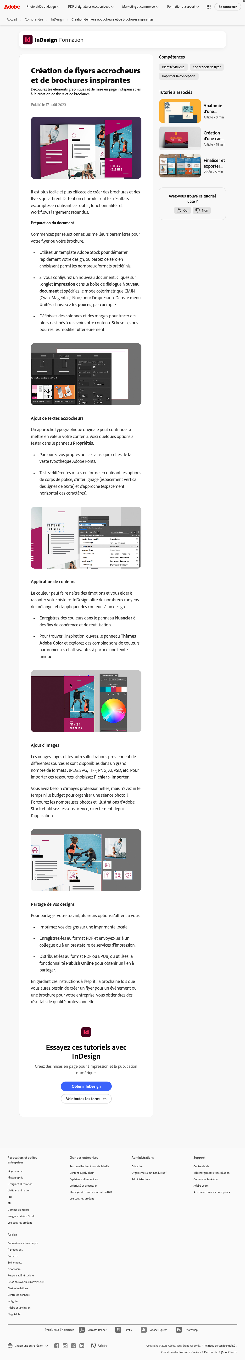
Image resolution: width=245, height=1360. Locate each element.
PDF (10, 1197)
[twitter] (73, 1345)
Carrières (13, 1256)
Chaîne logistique (18, 1288)
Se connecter (228, 7)
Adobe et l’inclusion (19, 1307)
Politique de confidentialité (219, 1345)
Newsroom (14, 1269)
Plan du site (211, 1352)
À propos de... (15, 1249)
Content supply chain (82, 1172)
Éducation (137, 1166)
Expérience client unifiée (84, 1179)
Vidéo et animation (19, 1190)
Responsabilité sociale (21, 1275)
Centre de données (19, 1294)
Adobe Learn (201, 1185)
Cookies (196, 1352)
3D (9, 1203)
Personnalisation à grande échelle (89, 1166)
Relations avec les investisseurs (26, 1282)
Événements (15, 1262)
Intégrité (13, 1301)
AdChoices (231, 1352)
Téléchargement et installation (211, 1172)
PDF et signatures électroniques (89, 6)
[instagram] (65, 1345)
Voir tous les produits (20, 1222)
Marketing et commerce (138, 6)
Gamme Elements (18, 1209)
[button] (208, 7)
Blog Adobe (14, 1314)
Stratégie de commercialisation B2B (91, 1192)
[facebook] (56, 1345)
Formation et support (181, 6)
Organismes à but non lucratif (149, 1172)
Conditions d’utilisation (174, 1352)
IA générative (15, 1171)
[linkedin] (81, 1345)
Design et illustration (20, 1184)
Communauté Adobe (206, 1179)
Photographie (15, 1177)
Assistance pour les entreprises (212, 1192)
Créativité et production (83, 1185)
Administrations (141, 1179)
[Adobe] (12, 6)
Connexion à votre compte (23, 1243)
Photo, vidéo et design (41, 6)
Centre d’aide (201, 1166)
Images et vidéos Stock (21, 1216)
